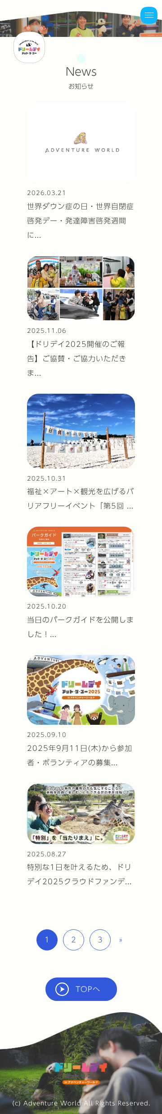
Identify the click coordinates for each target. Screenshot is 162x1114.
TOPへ (88, 989)
